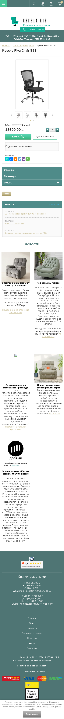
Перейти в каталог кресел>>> (15, 428)
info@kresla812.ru (51, 36)
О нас (32, 623)
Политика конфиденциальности (32, 665)
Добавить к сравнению (20, 146)
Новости (32, 244)
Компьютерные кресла (23, 45)
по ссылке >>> (52, 335)
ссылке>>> (54, 413)
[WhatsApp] (28, 159)
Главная (6, 45)
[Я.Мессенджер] (7, 159)
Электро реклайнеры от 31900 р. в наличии (25, 213)
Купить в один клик (45, 136)
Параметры (10, 176)
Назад (6, 193)
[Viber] (23, 159)
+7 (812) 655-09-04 (13, 36)
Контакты (32, 628)
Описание (9, 169)
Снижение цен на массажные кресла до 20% (26, 233)
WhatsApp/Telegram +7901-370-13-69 (32, 39)
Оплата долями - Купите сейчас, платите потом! (15, 472)
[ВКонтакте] (11, 159)
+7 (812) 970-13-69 (32, 36)
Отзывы (8, 182)
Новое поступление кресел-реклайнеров (48, 386)
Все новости (54, 204)
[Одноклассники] (15, 159)
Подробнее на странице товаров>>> (15, 311)
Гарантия (32, 648)
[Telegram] (19, 159)
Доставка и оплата (32, 633)
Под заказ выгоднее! (14, 223)
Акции (32, 643)
